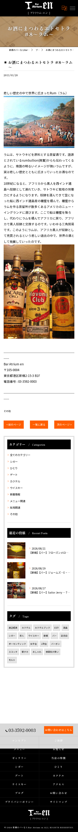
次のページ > (64, 424)
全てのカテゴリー (20, 455)
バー (54, 635)
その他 (7, 411)
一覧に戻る (39, 424)
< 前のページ (13, 424)
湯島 (65, 627)
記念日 (64, 635)
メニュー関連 (17, 501)
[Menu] (72, 8)
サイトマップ (58, 802)
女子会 (33, 643)
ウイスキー (16, 488)
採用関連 (15, 507)
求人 (22, 635)
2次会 (44, 643)
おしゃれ (37, 651)
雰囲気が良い (52, 651)
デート (14, 474)
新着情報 (15, 494)
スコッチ (13, 651)
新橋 (46, 635)
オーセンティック (17, 643)
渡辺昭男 (13, 627)
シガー (14, 461)
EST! (56, 627)
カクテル (15, 481)
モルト (12, 659)
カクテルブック (42, 627)
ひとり (14, 468)
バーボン (55, 643)
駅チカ (25, 651)
